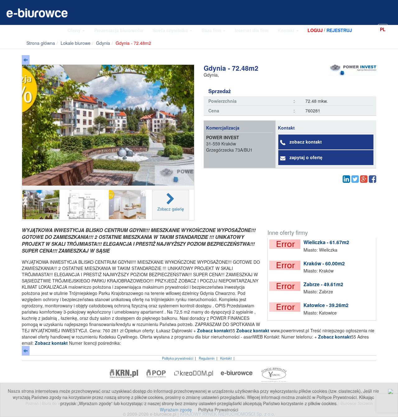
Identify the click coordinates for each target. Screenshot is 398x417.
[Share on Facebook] (372, 179)
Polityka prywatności (177, 358)
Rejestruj (339, 30)
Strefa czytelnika (171, 30)
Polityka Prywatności (218, 409)
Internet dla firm (251, 30)
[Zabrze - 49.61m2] (286, 286)
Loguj (315, 30)
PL (383, 29)
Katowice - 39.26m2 (326, 305)
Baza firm (211, 30)
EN (393, 29)
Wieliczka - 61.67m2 (326, 242)
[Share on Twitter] (355, 179)
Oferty (74, 30)
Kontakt (287, 30)
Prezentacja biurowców (118, 30)
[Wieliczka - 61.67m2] (286, 244)
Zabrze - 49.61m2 (323, 284)
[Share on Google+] (364, 179)
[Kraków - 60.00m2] (286, 265)
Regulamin (207, 358)
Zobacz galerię (170, 209)
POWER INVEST (222, 137)
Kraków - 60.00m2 (324, 263)
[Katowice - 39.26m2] (286, 307)
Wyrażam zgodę (176, 409)
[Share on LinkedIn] (346, 179)
